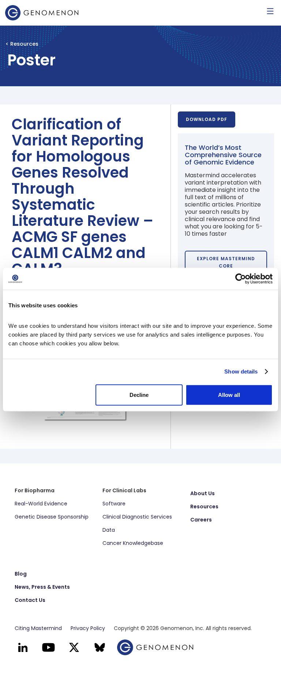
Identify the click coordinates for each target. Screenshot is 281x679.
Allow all (229, 394)
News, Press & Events (42, 587)
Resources (204, 506)
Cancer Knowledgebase (132, 543)
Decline (139, 394)
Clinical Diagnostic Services (137, 516)
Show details (241, 371)
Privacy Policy (88, 628)
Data (108, 530)
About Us (202, 493)
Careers (201, 519)
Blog (21, 573)
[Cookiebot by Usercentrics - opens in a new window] (241, 278)
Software (113, 503)
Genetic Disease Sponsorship (52, 516)
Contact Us (30, 600)
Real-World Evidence (41, 503)
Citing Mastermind (38, 628)
